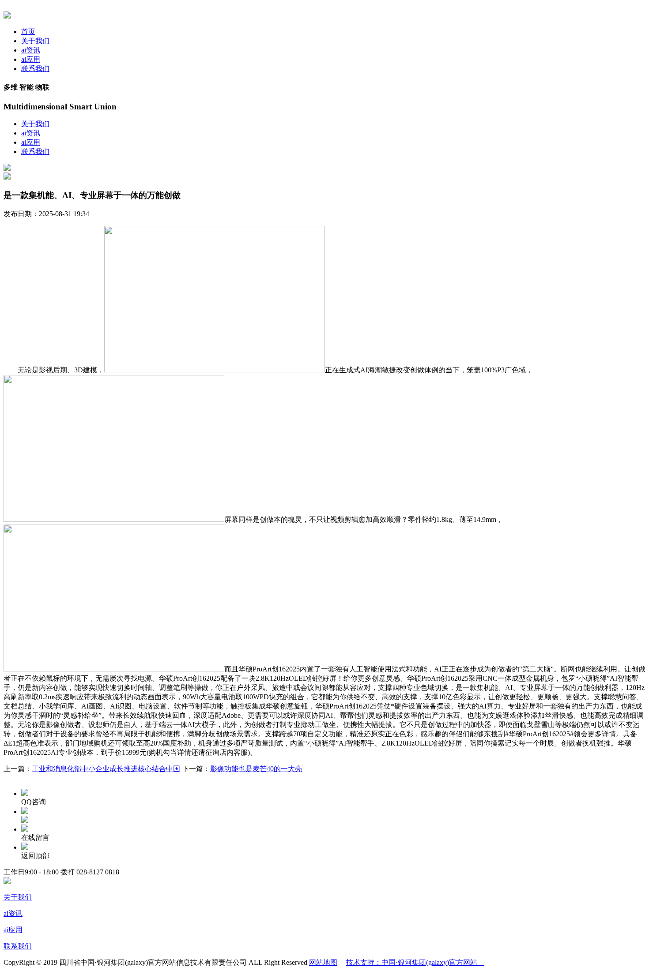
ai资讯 (30, 50)
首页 (28, 31)
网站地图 (323, 962)
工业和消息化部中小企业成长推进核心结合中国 (106, 768)
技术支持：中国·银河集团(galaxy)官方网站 (415, 962)
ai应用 (30, 59)
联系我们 (35, 68)
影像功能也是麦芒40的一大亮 (256, 768)
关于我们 (35, 41)
